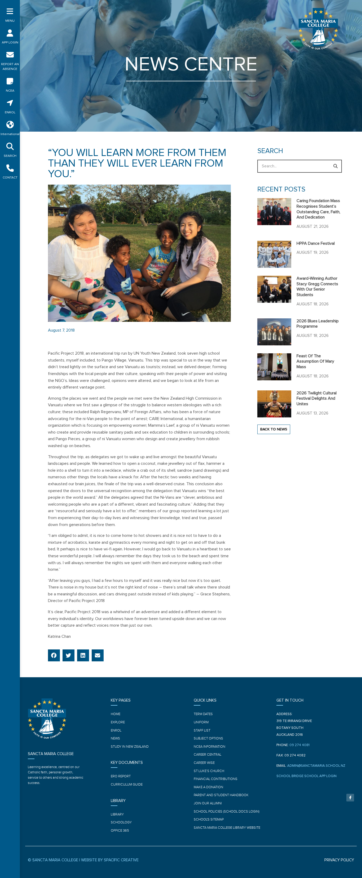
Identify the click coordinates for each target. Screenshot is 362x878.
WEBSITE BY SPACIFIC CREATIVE (110, 860)
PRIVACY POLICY (339, 860)
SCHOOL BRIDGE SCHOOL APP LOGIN (306, 776)
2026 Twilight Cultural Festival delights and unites (317, 398)
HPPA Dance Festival (316, 243)
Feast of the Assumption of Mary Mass (315, 361)
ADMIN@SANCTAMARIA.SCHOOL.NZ (316, 766)
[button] (54, 655)
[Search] (335, 166)
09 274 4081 (299, 745)
